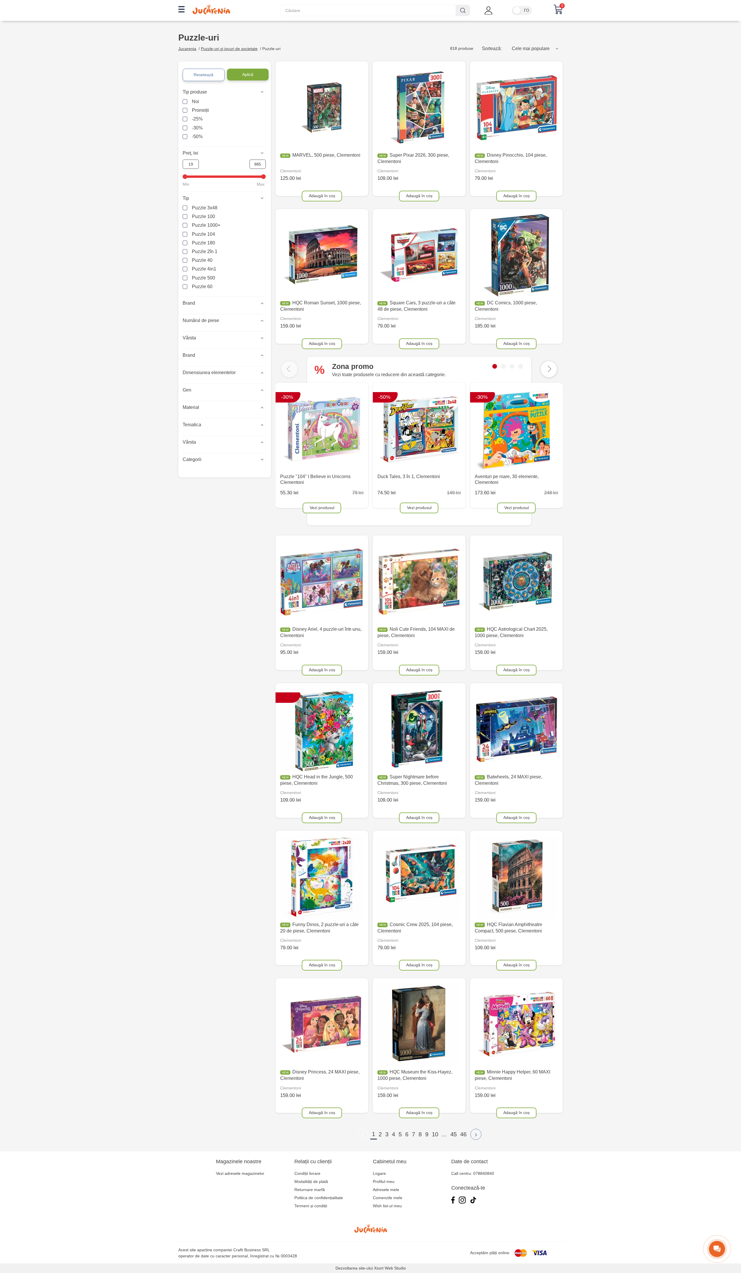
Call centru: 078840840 (472, 1173)
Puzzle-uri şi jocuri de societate (229, 48)
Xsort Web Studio (390, 1268)
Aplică (247, 74)
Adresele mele (386, 1189)
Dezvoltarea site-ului (354, 1268)
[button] (494, 366)
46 (463, 1134)
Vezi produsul (322, 507)
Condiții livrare (307, 1173)
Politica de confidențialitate (318, 1197)
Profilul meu (384, 1181)
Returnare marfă (309, 1189)
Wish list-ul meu (387, 1206)
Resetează (203, 74)
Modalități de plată (311, 1181)
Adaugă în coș (322, 195)
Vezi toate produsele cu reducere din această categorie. (389, 374)
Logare (379, 1173)
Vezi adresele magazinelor (240, 1173)
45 (453, 1134)
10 (435, 1134)
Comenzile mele (387, 1197)
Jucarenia (187, 48)
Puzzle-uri (271, 48)
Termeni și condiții (310, 1206)
